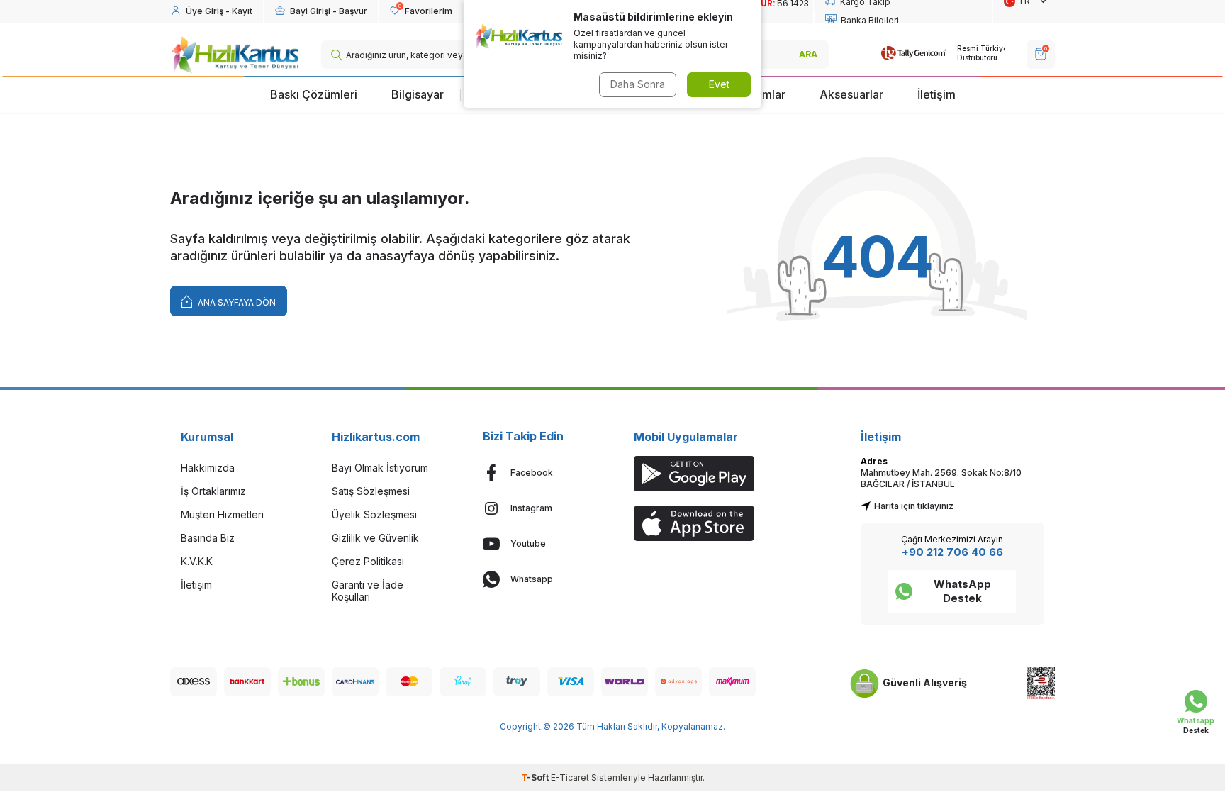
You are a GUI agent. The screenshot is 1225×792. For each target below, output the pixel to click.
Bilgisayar (417, 94)
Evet (719, 84)
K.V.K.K (197, 561)
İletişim (936, 94)
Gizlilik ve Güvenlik (375, 538)
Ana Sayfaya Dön (236, 302)
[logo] (235, 54)
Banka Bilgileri (870, 20)
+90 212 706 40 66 (952, 552)
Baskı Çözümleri (313, 94)
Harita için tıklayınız (913, 506)
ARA (808, 54)
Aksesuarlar (851, 94)
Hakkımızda (208, 468)
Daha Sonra (637, 84)
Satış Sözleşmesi (371, 491)
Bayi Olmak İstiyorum (380, 468)
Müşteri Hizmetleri (222, 514)
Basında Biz (208, 538)
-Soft (536, 777)
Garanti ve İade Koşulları (367, 591)
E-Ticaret (570, 777)
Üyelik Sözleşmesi (374, 514)
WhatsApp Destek (962, 591)
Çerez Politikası (368, 561)
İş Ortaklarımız (213, 491)
